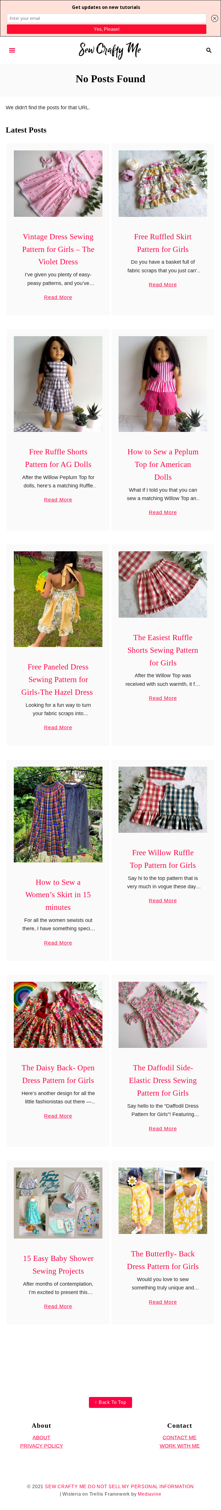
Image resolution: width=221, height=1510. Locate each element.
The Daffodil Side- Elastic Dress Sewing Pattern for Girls (163, 1080)
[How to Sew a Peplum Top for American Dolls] (163, 384)
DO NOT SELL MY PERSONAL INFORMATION (141, 1486)
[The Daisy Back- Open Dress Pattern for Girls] (58, 1015)
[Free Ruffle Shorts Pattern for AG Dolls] (58, 384)
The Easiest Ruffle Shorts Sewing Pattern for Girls (162, 650)
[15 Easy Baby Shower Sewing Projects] (58, 1203)
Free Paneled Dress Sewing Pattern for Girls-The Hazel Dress (58, 679)
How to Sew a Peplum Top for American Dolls (163, 464)
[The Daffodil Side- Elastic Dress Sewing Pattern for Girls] (163, 1015)
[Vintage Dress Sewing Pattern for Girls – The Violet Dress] (58, 183)
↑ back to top (110, 1402)
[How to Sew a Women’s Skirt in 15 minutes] (58, 814)
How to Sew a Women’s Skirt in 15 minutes (58, 895)
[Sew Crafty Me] (111, 50)
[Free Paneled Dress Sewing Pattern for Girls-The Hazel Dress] (58, 599)
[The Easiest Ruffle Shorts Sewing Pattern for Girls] (163, 584)
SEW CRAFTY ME (66, 1486)
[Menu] (12, 50)
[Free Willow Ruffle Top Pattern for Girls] (163, 800)
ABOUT (41, 1437)
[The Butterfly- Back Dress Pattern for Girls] (163, 1201)
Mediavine (149, 1494)
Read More (58, 298)
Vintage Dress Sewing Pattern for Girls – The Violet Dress (58, 249)
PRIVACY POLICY (41, 1446)
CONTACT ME (180, 1437)
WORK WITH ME (180, 1446)
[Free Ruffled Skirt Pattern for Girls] (163, 183)
